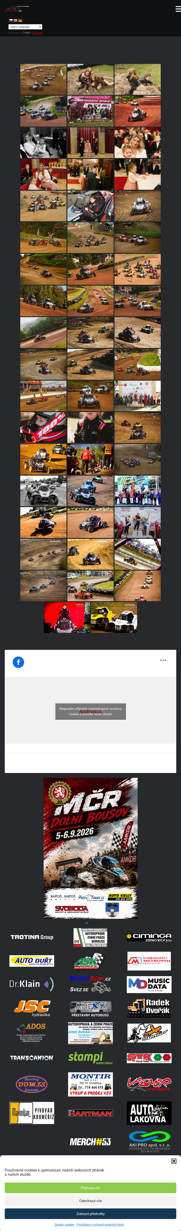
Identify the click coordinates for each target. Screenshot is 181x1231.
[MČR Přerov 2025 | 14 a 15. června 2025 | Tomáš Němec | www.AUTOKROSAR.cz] (138, 396)
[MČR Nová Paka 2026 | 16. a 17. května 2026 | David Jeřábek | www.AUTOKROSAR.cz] (138, 111)
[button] (174, 1161)
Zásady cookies (64, 1224)
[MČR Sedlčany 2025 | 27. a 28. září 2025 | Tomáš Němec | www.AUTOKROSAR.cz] (43, 206)
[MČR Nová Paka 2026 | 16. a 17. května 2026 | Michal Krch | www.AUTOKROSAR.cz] (90, 111)
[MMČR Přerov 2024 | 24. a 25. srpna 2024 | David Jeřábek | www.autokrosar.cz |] (90, 554)
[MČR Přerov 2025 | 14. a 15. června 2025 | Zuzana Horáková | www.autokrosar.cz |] (43, 427)
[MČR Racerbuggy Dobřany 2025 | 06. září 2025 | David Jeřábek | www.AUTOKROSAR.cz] (90, 301)
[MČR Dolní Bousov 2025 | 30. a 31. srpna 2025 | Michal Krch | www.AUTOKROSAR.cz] (43, 364)
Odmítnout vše (90, 1201)
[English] (15, 20)
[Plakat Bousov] (90, 917)
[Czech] (10, 20)
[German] (20, 20)
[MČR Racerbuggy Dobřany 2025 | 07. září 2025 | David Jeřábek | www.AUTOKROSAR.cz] (90, 269)
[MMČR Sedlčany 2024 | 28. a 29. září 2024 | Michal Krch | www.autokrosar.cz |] (138, 459)
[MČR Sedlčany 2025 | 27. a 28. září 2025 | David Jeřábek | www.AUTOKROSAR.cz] (43, 237)
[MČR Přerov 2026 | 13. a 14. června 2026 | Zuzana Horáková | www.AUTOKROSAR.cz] (90, 79)
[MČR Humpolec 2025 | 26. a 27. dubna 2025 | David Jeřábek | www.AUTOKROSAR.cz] (43, 459)
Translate (37, 32)
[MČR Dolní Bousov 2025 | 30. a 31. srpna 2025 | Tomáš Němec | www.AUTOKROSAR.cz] (90, 332)
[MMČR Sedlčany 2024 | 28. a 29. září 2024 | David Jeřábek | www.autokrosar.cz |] (43, 491)
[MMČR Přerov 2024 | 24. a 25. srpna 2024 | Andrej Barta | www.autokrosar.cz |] (138, 522)
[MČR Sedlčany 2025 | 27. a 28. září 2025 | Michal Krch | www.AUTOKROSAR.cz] (90, 237)
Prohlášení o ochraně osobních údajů (100, 1224)
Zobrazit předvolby (90, 1214)
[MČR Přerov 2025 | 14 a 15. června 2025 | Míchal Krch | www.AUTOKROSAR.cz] (138, 427)
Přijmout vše (90, 1188)
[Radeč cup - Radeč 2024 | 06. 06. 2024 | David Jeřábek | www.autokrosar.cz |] (114, 617)
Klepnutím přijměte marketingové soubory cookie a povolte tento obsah (90, 711)
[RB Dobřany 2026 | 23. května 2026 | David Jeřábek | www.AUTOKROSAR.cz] (43, 111)
